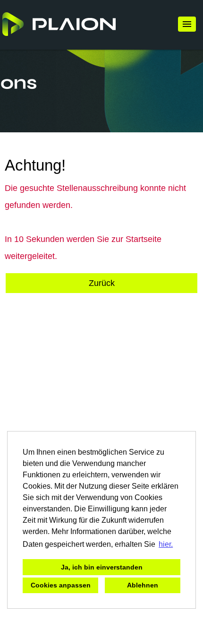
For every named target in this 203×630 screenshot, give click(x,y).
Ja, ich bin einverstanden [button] (102, 567)
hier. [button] (166, 544)
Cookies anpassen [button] (61, 585)
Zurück (102, 283)
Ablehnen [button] (142, 585)
